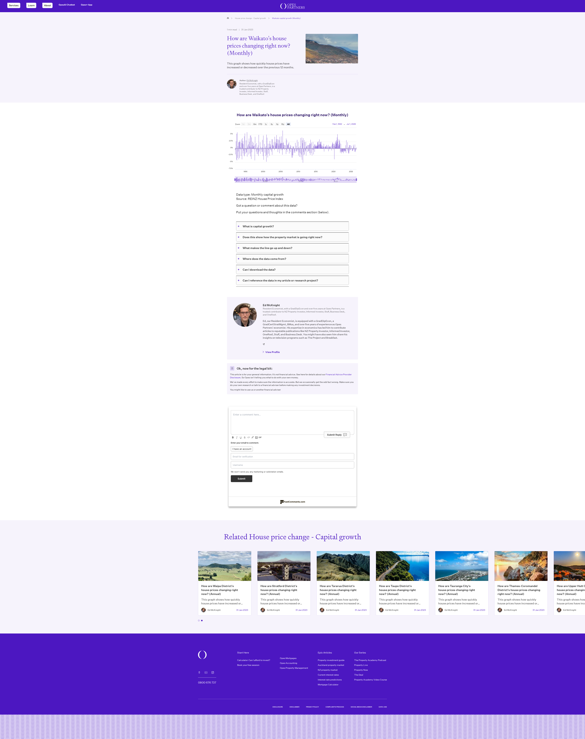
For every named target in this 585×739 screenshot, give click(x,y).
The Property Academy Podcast (370, 660)
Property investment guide (331, 660)
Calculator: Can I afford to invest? (253, 660)
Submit (241, 478)
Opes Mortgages (288, 658)
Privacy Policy (312, 707)
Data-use (383, 707)
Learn (31, 5)
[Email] (264, 344)
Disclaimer (294, 707)
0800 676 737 (207, 682)
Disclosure (278, 707)
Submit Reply (334, 434)
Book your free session (248, 665)
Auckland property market (331, 665)
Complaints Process (335, 707)
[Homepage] (228, 18)
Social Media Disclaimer (361, 707)
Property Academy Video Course (370, 679)
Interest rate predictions (330, 679)
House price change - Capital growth (250, 18)
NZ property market (328, 669)
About (47, 5)
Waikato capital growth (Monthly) (286, 18)
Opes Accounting (288, 663)
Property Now (361, 669)
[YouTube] (206, 672)
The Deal (358, 674)
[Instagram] (213, 672)
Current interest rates (328, 674)
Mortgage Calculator (328, 684)
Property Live (361, 665)
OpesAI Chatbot (67, 4)
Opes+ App (86, 4)
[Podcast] (199, 672)
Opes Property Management (294, 667)
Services (14, 5)
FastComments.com (294, 501)
